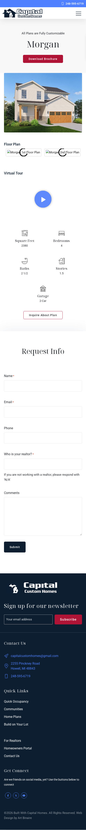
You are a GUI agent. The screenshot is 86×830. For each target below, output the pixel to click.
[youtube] (24, 795)
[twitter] (16, 795)
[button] (43, 199)
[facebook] (8, 795)
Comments (11, 493)
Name (9, 376)
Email (9, 402)
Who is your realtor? (19, 454)
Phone (8, 428)
